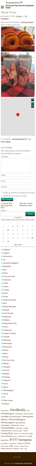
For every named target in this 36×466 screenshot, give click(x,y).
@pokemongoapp (17, 430)
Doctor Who (25, 433)
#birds (28, 410)
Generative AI (22, 436)
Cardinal (25, 431)
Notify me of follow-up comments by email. (19, 193)
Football (6, 310)
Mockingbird (13, 443)
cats (20, 433)
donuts (7, 142)
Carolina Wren (7, 433)
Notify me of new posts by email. (15, 196)
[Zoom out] (32, 106)
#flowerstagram (7, 422)
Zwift (25, 448)
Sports (5, 387)
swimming (16, 446)
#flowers (4, 419)
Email (3, 181)
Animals (6, 253)
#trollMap (25, 428)
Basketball (7, 266)
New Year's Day (8, 360)
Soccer (5, 384)
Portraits (6, 370)
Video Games (8, 400)
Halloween (7, 317)
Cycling (6, 290)
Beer (4, 270)
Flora (5, 303)
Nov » (20, 245)
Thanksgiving (8, 390)
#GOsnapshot (5, 425)
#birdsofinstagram (7, 414)
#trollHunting (18, 428)
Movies (5, 350)
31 (8, 242)
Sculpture (6, 380)
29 (32, 238)
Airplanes (6, 250)
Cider (3, 142)
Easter (5, 293)
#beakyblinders (5, 410)
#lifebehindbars (15, 425)
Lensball (6, 337)
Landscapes (7, 330)
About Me (17, 457)
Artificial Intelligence (10, 263)
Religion (6, 374)
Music (5, 353)
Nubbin (6, 363)
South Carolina (4, 446)
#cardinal (5, 416)
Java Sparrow (5, 443)
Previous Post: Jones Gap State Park (6, 205)
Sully (11, 446)
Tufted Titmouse (6, 449)
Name (3, 175)
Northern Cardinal (23, 443)
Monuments (7, 343)
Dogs (31, 433)
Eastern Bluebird (6, 436)
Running (6, 377)
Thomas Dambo (24, 446)
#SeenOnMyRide (7, 428)
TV (4, 397)
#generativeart (20, 423)
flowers (15, 436)
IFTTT (14, 439)
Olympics (6, 367)
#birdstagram (19, 414)
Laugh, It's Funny (9, 333)
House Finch (5, 440)
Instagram (25, 439)
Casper (16, 433)
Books (5, 273)
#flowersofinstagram (16, 419)
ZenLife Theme (9, 463)
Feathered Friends (9, 300)
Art (4, 260)
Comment (5, 157)
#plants (22, 425)
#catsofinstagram (16, 417)
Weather (6, 404)
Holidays (6, 320)
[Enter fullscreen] (32, 99)
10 (8, 230)
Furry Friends (8, 313)
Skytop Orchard (27, 22)
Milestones (7, 340)
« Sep (15, 245)
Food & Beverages (18, 139)
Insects (5, 327)
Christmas (7, 280)
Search (3, 211)
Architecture (7, 256)
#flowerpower (27, 416)
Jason (20, 16)
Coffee (5, 283)
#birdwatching (28, 414)
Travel (5, 394)
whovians (16, 449)
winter (22, 448)
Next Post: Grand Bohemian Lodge (25, 204)
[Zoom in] (32, 103)
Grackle (29, 436)
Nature (5, 357)
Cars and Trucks (9, 276)
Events (5, 296)
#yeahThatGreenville (6, 431)
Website (4, 187)
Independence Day (10, 323)
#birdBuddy (18, 410)
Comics (6, 286)
